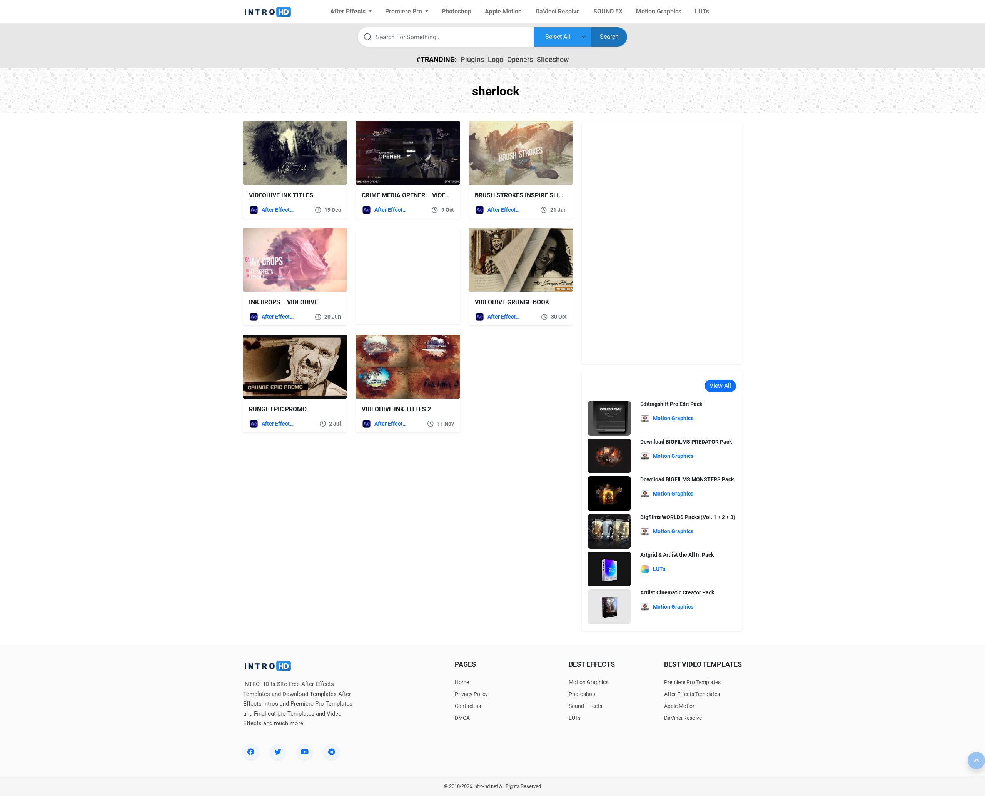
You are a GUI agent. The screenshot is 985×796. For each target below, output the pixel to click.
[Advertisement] (404, 276)
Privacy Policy (471, 694)
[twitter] (277, 751)
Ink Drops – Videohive (283, 302)
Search (609, 36)
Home (462, 682)
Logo (495, 59)
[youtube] (304, 751)
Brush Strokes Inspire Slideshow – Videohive (548, 195)
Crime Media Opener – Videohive (412, 195)
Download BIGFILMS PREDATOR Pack (686, 442)
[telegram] (331, 751)
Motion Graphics (588, 682)
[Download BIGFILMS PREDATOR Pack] (609, 455)
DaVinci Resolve (683, 718)
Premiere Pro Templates (692, 682)
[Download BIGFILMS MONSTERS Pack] (609, 493)
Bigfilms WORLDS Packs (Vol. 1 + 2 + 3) (687, 517)
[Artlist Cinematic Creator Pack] (609, 606)
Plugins (472, 59)
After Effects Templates (278, 210)
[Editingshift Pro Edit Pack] (609, 418)
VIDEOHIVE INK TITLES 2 (396, 409)
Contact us (468, 706)
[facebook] (251, 751)
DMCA (462, 718)
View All (720, 385)
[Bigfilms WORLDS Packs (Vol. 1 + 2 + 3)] (609, 531)
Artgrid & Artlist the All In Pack (677, 555)
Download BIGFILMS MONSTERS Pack (687, 479)
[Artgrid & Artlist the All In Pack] (609, 568)
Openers (520, 59)
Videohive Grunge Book (512, 302)
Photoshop (582, 694)
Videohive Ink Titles (281, 195)
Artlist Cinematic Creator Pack (677, 592)
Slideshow (553, 59)
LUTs (575, 718)
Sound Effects (585, 706)
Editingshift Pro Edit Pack (671, 404)
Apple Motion (680, 706)
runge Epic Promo (278, 409)
